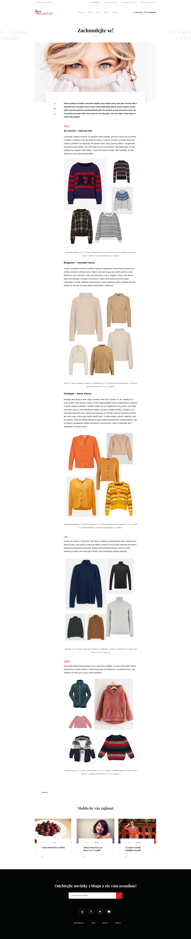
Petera (97, 842)
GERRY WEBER (105, 383)
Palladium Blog (79, 923)
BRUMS (125, 770)
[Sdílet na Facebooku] (55, 104)
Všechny (81, 12)
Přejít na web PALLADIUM (45, 2)
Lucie (54, 842)
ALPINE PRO (78, 770)
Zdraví (106, 12)
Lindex (112, 256)
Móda (90, 12)
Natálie (138, 842)
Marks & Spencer (129, 524)
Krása (98, 12)
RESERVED (75, 649)
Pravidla (118, 923)
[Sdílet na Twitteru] (55, 109)
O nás (93, 923)
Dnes (94, 2)
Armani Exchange (82, 252)
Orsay (103, 252)
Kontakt (105, 923)
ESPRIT (81, 524)
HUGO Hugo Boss (104, 386)
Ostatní (114, 12)
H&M (88, 256)
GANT (120, 252)
